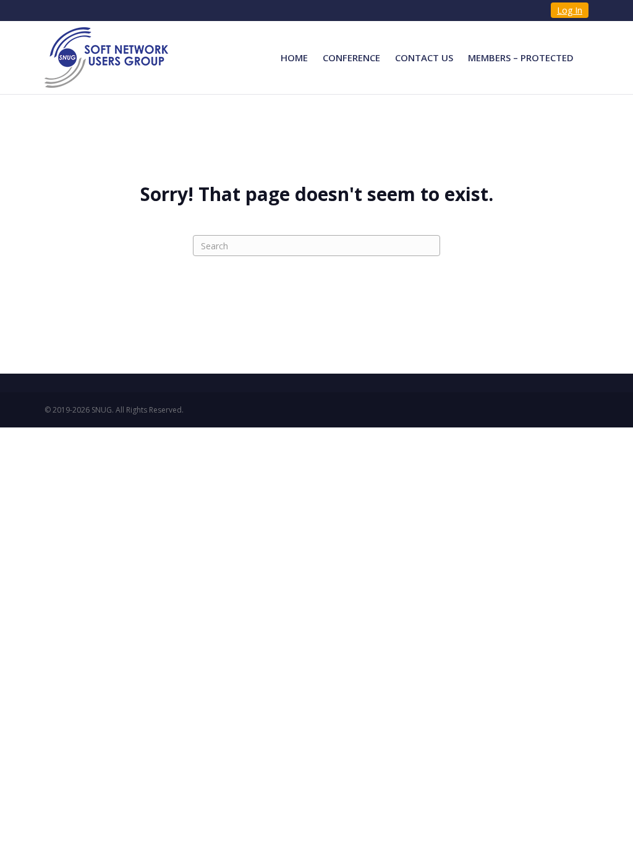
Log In (569, 10)
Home (294, 57)
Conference (351, 57)
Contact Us (424, 57)
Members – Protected (521, 57)
